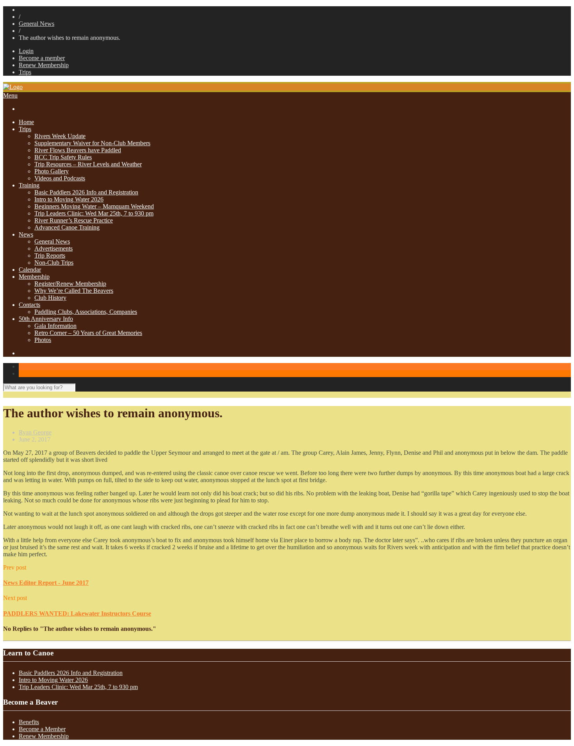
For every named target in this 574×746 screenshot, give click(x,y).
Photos (42, 340)
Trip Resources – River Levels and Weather (88, 164)
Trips (25, 72)
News (26, 234)
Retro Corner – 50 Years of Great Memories (88, 332)
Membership (34, 276)
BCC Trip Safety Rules (63, 157)
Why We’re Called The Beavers (73, 290)
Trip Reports (49, 255)
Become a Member (42, 729)
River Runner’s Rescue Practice (73, 220)
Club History (50, 297)
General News (36, 23)
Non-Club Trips (53, 262)
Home (26, 122)
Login (26, 51)
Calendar (30, 269)
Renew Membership (44, 65)
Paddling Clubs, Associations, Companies (85, 311)
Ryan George (35, 432)
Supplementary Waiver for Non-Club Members (92, 143)
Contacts (29, 304)
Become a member (42, 58)
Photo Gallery (51, 171)
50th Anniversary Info (46, 318)
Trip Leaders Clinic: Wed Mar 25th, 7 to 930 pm (93, 213)
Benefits (29, 722)
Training (29, 185)
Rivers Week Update (60, 136)
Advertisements (53, 248)
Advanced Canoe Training (67, 227)
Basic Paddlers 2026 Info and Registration (86, 192)
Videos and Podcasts (59, 178)
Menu (10, 95)
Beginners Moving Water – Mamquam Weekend (94, 206)
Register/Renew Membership (70, 283)
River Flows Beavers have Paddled (77, 150)
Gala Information (55, 325)
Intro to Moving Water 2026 (68, 199)
